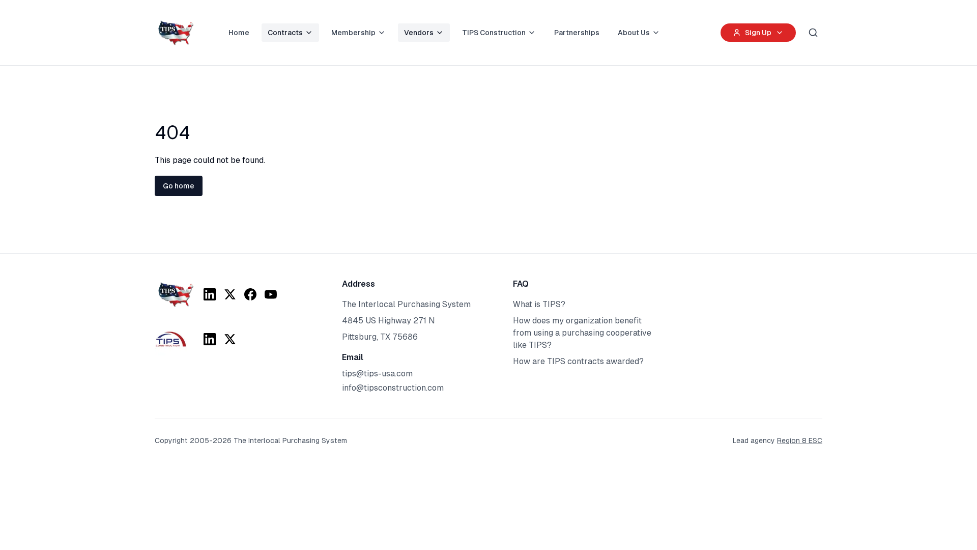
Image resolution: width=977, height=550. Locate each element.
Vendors (419, 33)
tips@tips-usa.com (377, 373)
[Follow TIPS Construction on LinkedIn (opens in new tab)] (210, 339)
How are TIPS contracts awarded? (578, 361)
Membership (353, 33)
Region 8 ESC (799, 440)
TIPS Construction (494, 33)
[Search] (813, 32)
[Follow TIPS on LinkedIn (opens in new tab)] (210, 294)
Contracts (285, 33)
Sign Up (758, 33)
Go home (178, 186)
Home (238, 33)
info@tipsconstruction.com (393, 388)
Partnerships (576, 33)
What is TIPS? (539, 304)
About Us (634, 33)
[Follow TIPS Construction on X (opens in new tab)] (230, 339)
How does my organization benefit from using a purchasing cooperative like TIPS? (582, 333)
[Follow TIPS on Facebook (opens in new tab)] (250, 294)
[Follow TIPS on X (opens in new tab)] (230, 294)
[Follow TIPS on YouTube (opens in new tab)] (271, 294)
